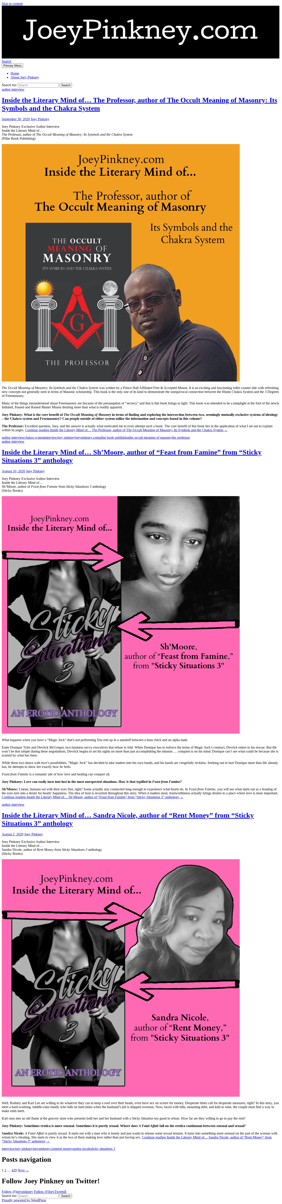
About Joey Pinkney (25, 77)
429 (14, 1170)
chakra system (34, 437)
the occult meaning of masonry (150, 437)
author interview (13, 89)
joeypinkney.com (87, 437)
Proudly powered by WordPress (24, 1200)
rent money (64, 1149)
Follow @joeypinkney (17, 1191)
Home (15, 73)
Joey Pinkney (40, 119)
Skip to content (12, 3)
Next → (23, 1170)
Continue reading (126, 430)
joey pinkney (66, 437)
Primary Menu (12, 65)
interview (50, 437)
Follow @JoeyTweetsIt (50, 1191)
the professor (181, 437)
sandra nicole (81, 1149)
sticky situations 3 (103, 1149)
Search (6, 61)
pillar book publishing (114, 437)
